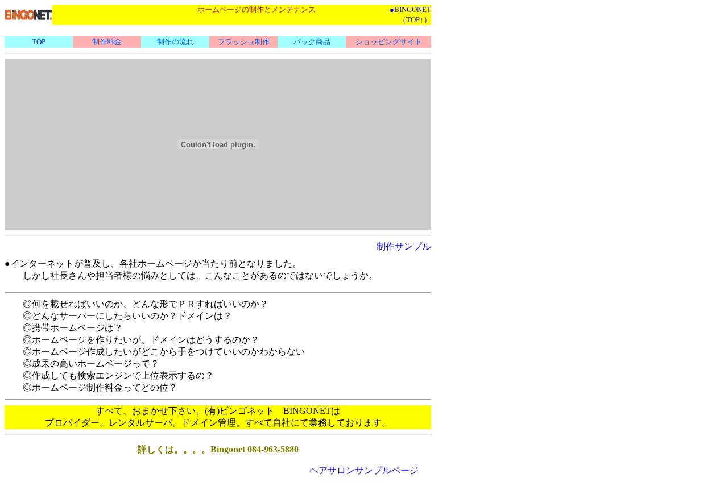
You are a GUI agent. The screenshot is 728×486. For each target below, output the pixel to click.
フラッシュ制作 (244, 42)
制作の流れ (175, 42)
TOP (39, 42)
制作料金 (107, 42)
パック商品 (311, 42)
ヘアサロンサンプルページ (364, 470)
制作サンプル (404, 246)
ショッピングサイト (388, 42)
